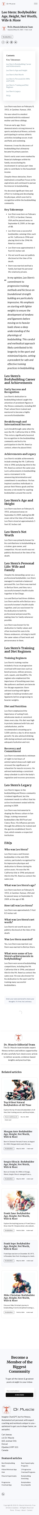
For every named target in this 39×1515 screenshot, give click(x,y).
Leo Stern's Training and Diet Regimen (17, 86)
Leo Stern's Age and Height (16, 70)
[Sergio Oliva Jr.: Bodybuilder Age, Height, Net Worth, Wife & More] (19, 1171)
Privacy (17, 1510)
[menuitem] (10, 1464)
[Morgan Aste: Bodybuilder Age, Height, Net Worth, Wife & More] (19, 1141)
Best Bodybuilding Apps (8, 1464)
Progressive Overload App (7, 1483)
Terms (12, 1510)
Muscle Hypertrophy (9, 1476)
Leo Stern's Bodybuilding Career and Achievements (18, 65)
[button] (35, 3)
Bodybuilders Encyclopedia (26, 1483)
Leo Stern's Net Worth (15, 75)
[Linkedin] (11, 42)
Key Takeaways (13, 59)
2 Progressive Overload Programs (28, 1470)
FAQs (8, 95)
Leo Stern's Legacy (13, 91)
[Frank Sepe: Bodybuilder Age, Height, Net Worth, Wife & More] (19, 1253)
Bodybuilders (7, 37)
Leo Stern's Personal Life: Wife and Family (18, 80)
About (23, 1510)
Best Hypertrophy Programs (27, 1464)
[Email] (15, 42)
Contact (29, 1510)
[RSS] (3, 1494)
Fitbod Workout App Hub (9, 1470)
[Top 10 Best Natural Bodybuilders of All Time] (19, 1101)
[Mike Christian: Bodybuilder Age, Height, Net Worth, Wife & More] (19, 1294)
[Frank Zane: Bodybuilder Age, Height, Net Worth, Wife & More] (19, 1212)
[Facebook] (3, 42)
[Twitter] (7, 42)
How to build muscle (11, 1117)
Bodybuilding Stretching (26, 1477)
